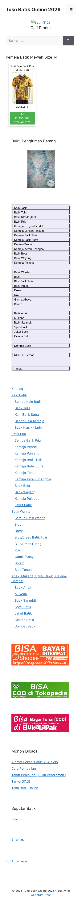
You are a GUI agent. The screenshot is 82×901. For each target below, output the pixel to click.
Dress (18, 290)
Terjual (18, 368)
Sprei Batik (21, 327)
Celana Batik (22, 336)
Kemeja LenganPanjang (29, 230)
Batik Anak (20, 313)
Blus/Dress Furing (28, 544)
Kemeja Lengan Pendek (29, 226)
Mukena (19, 318)
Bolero (18, 304)
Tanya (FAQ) (20, 781)
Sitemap (17, 839)
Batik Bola (20, 253)
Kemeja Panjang (27, 453)
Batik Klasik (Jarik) (26, 217)
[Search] (68, 40)
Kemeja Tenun (23, 244)
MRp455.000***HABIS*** (22, 118)
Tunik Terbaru (16, 861)
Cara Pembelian (23, 768)
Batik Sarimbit (22, 322)
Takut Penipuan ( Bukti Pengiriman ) (38, 775)
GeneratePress (41, 895)
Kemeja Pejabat (24, 262)
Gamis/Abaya (22, 299)
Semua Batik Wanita (30, 518)
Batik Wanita (22, 272)
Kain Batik (20, 207)
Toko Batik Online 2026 (33, 9)
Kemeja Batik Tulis (25, 235)
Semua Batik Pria (28, 440)
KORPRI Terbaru (24, 355)
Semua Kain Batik (28, 402)
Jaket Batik (21, 331)
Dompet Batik (22, 345)
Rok (16, 295)
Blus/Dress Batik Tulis (31, 537)
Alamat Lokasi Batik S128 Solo (34, 762)
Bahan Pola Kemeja (29, 421)
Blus (17, 276)
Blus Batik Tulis (23, 281)
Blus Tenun (21, 285)
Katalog (17, 389)
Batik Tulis (20, 212)
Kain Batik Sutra (27, 414)
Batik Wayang (22, 258)
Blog (14, 819)
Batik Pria (20, 221)
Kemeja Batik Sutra (26, 239)
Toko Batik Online (24, 788)
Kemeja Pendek (27, 447)
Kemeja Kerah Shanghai (29, 249)
